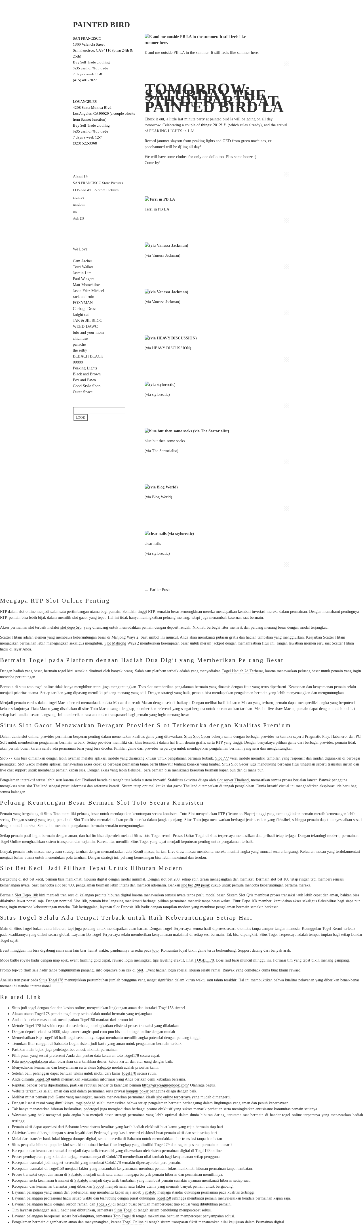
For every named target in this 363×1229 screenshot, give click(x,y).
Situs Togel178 (51, 980)
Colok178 (114, 1156)
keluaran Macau (239, 703)
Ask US (78, 219)
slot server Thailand (233, 780)
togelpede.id (85, 1103)
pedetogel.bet (64, 1049)
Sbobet (98, 1186)
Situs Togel (123, 1210)
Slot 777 (222, 758)
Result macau (144, 851)
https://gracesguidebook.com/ (165, 1085)
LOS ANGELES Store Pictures (96, 190)
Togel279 (162, 1145)
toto (155, 950)
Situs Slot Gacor (197, 736)
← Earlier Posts (157, 590)
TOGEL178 (204, 960)
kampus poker (137, 1091)
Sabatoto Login (66, 1043)
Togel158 (166, 1008)
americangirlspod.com (89, 1032)
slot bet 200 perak (195, 885)
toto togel (35, 687)
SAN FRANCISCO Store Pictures (98, 183)
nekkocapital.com (34, 1061)
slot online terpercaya (173, 1097)
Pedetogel (101, 1133)
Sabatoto (104, 1067)
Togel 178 (33, 1026)
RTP (151, 611)
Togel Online (133, 1222)
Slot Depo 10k (26, 895)
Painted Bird (101, 24)
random (79, 205)
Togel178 (42, 1014)
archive (78, 197)
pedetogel (91, 1109)
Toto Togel (152, 835)
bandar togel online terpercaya (295, 1115)
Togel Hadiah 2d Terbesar (242, 671)
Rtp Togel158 (47, 1037)
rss (75, 212)
